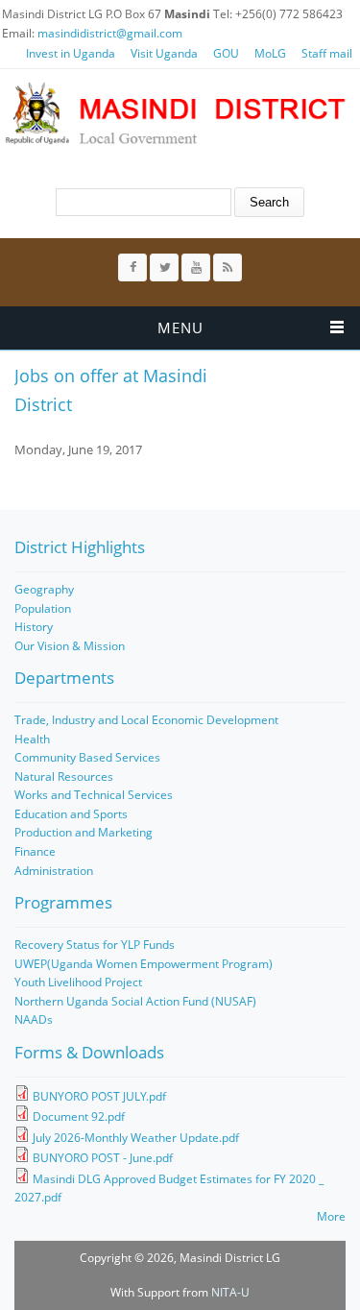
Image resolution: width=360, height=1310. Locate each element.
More (331, 1216)
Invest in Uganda (70, 53)
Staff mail (326, 53)
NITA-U (230, 1292)
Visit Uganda (164, 53)
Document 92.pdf (79, 1116)
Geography (44, 589)
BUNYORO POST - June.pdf (103, 1158)
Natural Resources (63, 776)
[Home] (175, 114)
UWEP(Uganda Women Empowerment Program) (143, 964)
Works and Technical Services (93, 795)
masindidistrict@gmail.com (109, 33)
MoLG (270, 53)
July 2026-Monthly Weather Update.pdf (136, 1137)
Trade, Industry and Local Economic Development (146, 720)
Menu (180, 327)
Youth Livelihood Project (78, 982)
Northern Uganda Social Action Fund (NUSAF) (135, 1001)
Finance (35, 851)
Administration (53, 870)
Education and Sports (71, 814)
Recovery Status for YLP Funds (94, 944)
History (33, 626)
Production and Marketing (83, 832)
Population (42, 608)
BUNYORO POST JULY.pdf (99, 1096)
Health (32, 739)
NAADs (33, 1019)
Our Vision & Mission (69, 646)
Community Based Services (87, 757)
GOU (226, 53)
